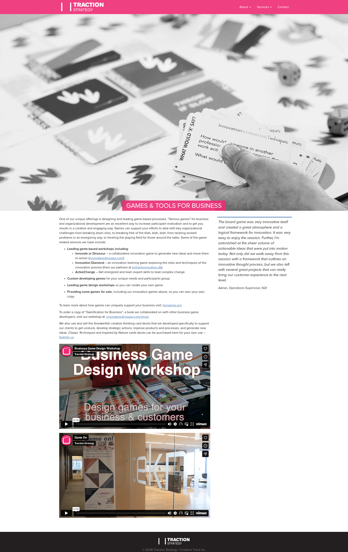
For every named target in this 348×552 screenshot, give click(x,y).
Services (263, 7)
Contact (283, 7)
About (244, 7)
